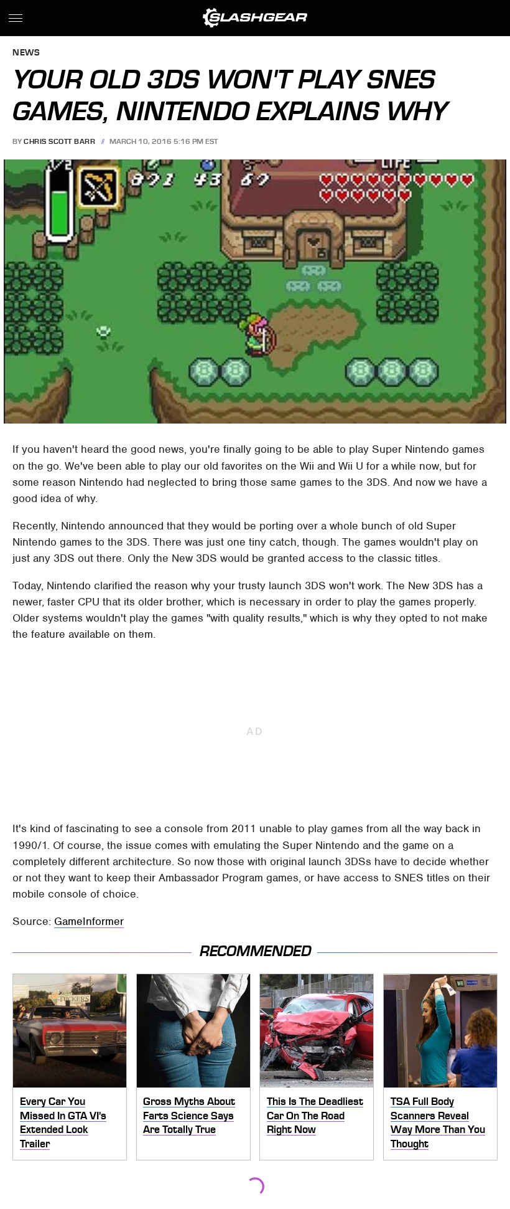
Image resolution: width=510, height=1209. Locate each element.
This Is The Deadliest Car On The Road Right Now (315, 1115)
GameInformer (89, 921)
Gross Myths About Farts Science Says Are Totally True (189, 1115)
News (26, 53)
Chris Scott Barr (59, 141)
